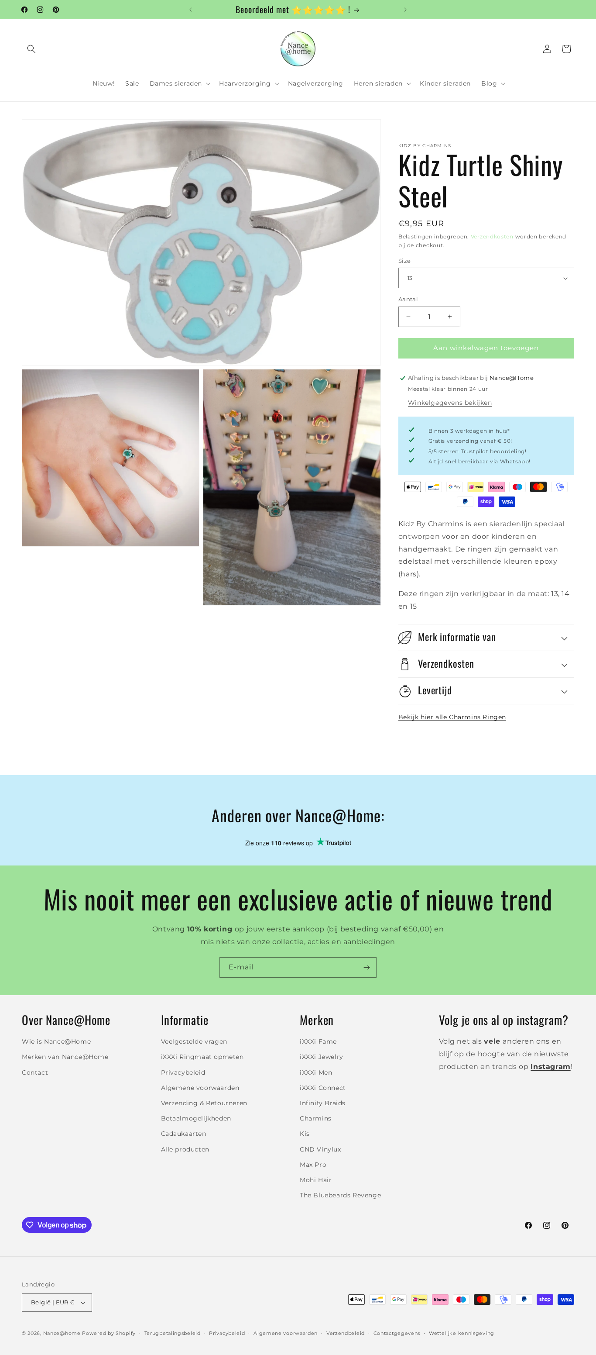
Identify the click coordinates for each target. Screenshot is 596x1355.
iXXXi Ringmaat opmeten (202, 1057)
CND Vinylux (320, 1149)
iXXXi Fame (318, 1041)
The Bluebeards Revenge (340, 1195)
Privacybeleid (183, 1072)
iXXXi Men (316, 1072)
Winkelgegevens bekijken (450, 403)
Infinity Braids (323, 1103)
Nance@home (62, 1333)
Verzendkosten (492, 236)
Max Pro (313, 1165)
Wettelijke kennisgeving (461, 1333)
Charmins (316, 1118)
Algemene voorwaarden (200, 1088)
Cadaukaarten (183, 1134)
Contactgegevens (397, 1333)
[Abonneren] (366, 967)
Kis (305, 1134)
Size (404, 260)
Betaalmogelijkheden (196, 1118)
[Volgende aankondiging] (405, 9)
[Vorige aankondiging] (190, 9)
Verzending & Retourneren (204, 1103)
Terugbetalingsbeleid (172, 1333)
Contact (35, 1072)
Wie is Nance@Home (56, 1041)
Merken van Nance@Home (65, 1057)
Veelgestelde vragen (194, 1041)
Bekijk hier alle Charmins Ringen (452, 717)
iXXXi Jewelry (321, 1057)
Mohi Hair (316, 1180)
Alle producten (185, 1149)
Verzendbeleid (345, 1333)
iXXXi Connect (323, 1088)
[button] (31, 49)
